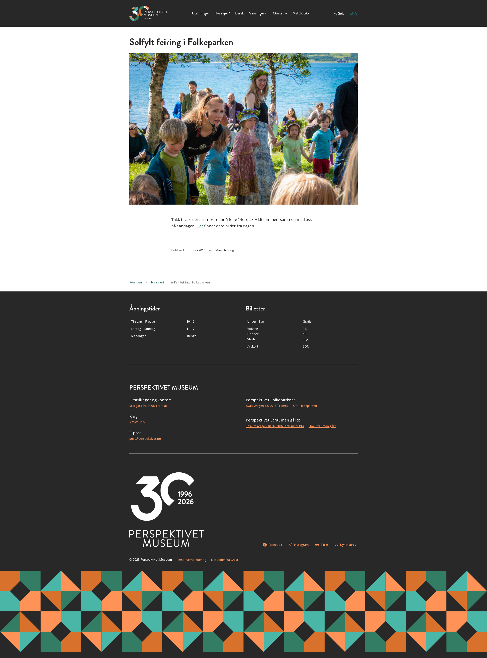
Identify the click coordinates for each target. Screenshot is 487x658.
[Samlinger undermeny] (266, 13)
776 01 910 (137, 422)
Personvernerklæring (191, 560)
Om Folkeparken (305, 406)
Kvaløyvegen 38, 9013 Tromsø (267, 406)
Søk (341, 13)
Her (200, 226)
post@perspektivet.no (145, 439)
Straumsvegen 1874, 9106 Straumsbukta (275, 426)
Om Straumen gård (322, 426)
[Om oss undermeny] (286, 13)
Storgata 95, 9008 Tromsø (148, 406)
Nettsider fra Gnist (224, 560)
